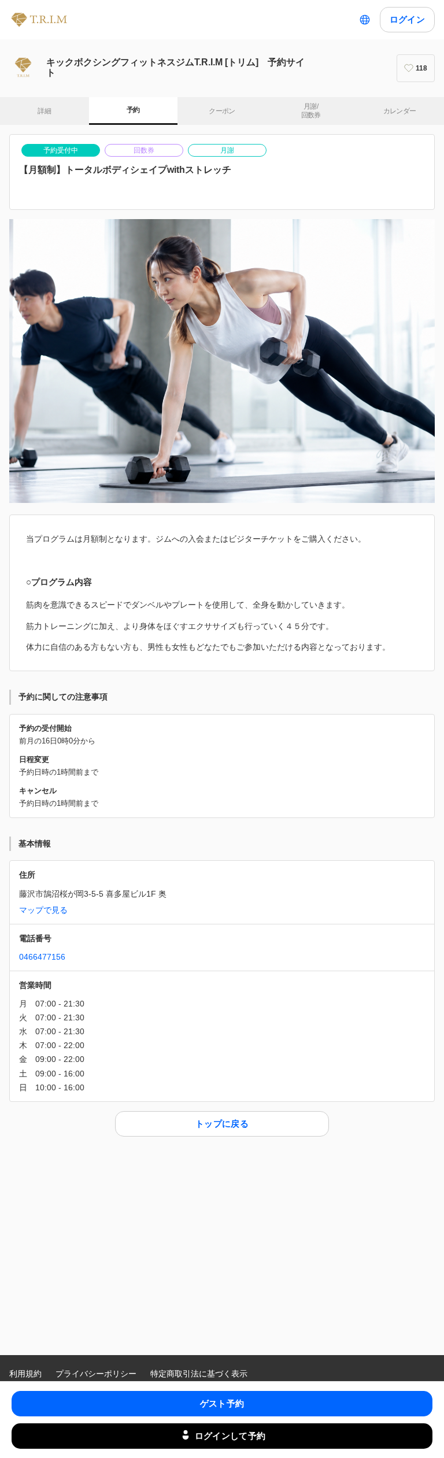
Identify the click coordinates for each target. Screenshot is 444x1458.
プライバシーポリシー (96, 1373)
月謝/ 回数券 (311, 111)
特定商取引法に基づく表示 (198, 1373)
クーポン (222, 111)
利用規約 (25, 1373)
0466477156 (42, 956)
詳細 (44, 111)
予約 (133, 110)
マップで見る (43, 910)
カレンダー (399, 111)
